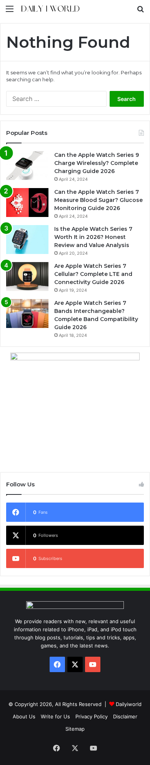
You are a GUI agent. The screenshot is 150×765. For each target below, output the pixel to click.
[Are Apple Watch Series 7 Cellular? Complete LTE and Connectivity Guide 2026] (27, 276)
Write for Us (55, 716)
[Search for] (140, 11)
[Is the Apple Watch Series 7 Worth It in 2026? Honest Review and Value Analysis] (27, 239)
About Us (24, 716)
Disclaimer (125, 716)
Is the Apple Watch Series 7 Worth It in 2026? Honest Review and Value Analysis (93, 237)
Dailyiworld (129, 704)
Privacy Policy (91, 716)
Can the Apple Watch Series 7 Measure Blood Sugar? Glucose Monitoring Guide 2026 (98, 200)
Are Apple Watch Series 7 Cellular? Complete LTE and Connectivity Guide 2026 (93, 274)
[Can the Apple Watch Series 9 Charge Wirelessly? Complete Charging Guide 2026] (27, 165)
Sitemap (75, 729)
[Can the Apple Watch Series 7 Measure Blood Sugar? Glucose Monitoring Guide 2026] (27, 202)
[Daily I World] (50, 8)
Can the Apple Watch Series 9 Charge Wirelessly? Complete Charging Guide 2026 (96, 163)
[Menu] (9, 11)
